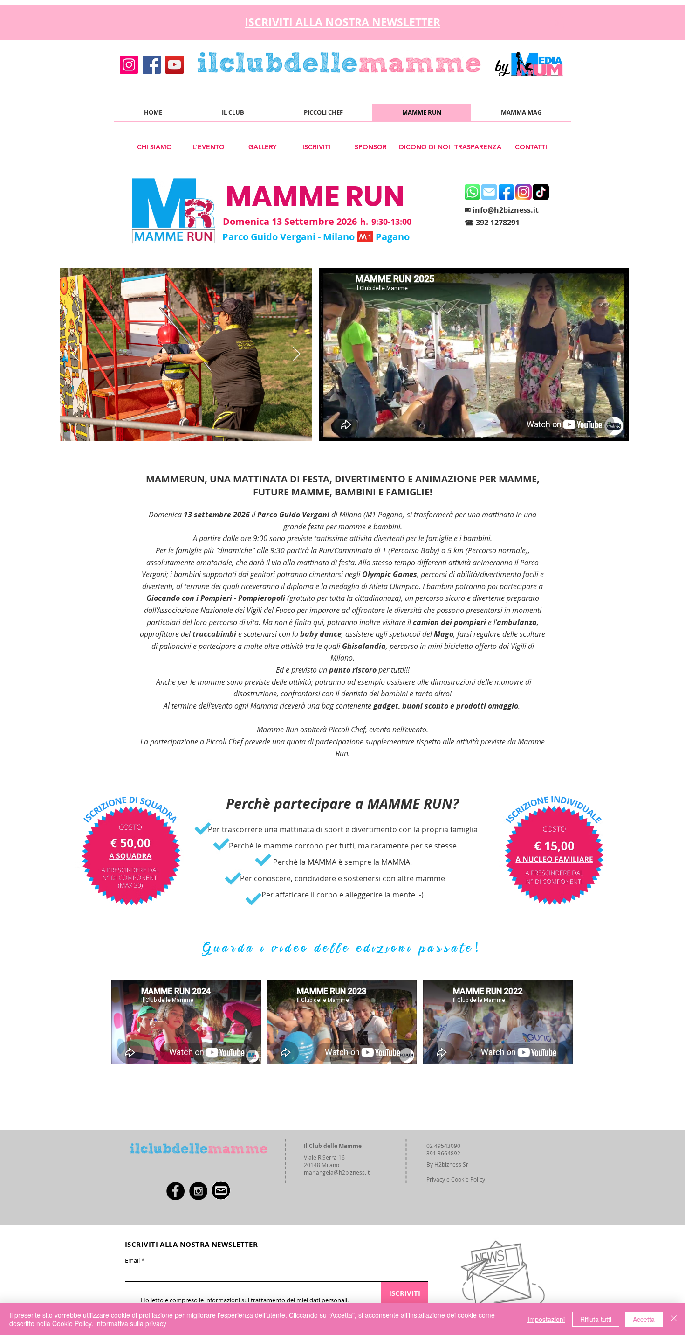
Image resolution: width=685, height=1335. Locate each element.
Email (132, 1261)
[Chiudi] (673, 1319)
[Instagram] (129, 65)
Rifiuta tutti (595, 1319)
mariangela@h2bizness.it (337, 1172)
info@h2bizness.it (506, 210)
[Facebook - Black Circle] (175, 1191)
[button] (556, 20)
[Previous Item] (75, 354)
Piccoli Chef (347, 729)
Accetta (644, 1319)
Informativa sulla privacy (130, 1323)
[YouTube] (174, 65)
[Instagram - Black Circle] (198, 1191)
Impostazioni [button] (546, 1319)
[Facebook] (152, 65)
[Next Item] (296, 354)
